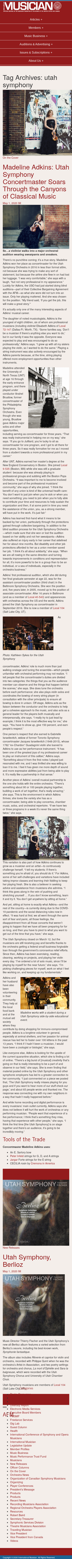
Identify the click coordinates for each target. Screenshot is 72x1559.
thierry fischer (34, 1399)
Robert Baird (17, 1515)
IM (19, 203)
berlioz (7, 1399)
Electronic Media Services (25, 1409)
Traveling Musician (21, 1530)
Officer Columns (19, 1467)
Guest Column (18, 1427)
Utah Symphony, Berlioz (27, 1260)
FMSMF (15, 1416)
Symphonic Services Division (27, 1522)
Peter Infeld (17, 1156)
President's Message (22, 1489)
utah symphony (31, 1174)
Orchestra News (19, 1475)
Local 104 (58, 608)
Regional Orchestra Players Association (33, 1508)
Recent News (18, 1500)
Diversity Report (19, 1405)
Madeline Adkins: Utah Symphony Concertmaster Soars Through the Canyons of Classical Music (36, 181)
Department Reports (22, 1401)
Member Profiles (19, 1449)
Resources (16, 1511)
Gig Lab (14, 1423)
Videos (14, 1541)
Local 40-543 (35, 597)
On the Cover (10, 157)
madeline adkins (12, 1174)
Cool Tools (16, 1398)
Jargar (14, 1159)
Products (15, 1493)
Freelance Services (21, 1420)
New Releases (11, 1247)
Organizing (16, 1482)
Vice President (18, 1533)
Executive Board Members (25, 1412)
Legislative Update (21, 1445)
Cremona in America (43, 1163)
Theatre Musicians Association (28, 1526)
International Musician (23, 1442)
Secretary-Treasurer (22, 1519)
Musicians (16, 1460)
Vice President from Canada (26, 1537)
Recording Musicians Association (29, 1504)
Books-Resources (20, 1394)
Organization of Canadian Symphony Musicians (38, 1478)
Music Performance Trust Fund (28, 1456)
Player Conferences (21, 1486)
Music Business (19, 1453)
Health (14, 1431)
